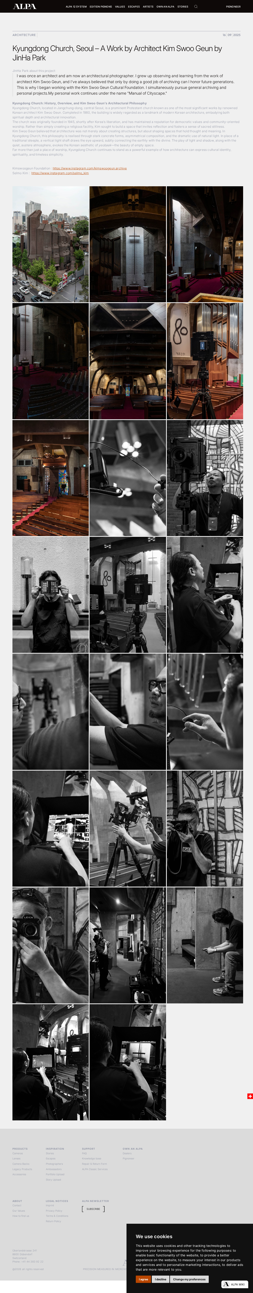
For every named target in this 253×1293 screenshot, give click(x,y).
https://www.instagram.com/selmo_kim (60, 173)
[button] (76, 7)
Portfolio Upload (55, 1174)
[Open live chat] (234, 1284)
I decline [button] (160, 1279)
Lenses (16, 1158)
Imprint (50, 1205)
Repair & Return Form (94, 1163)
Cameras (17, 1153)
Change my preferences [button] (189, 1279)
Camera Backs (20, 1163)
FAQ (84, 1153)
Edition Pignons (101, 6)
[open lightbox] (50, 244)
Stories (182, 6)
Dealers (127, 1153)
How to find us (20, 1215)
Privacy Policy (54, 1210)
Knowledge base (91, 1158)
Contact (16, 1205)
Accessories (19, 1174)
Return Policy (53, 1221)
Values (120, 6)
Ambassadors (53, 1169)
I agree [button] (143, 1279)
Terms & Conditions (57, 1215)
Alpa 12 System (76, 6)
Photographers (54, 1163)
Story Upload (53, 1179)
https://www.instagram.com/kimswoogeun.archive (90, 168)
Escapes (50, 1158)
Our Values (18, 1210)
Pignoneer (233, 6)
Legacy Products (22, 1169)
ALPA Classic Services (95, 1169)
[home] (24, 6)
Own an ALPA (165, 6)
